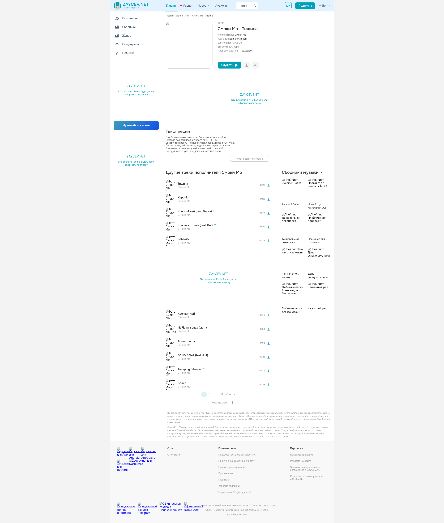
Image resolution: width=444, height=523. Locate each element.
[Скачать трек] (269, 185)
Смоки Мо (240, 34)
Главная (171, 5)
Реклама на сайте (300, 461)
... (216, 394)
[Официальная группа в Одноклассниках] (172, 505)
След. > (230, 394)
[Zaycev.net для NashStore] (140, 465)
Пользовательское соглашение (236, 454)
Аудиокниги (223, 5)
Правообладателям (301, 454)
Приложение (225, 473)
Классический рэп (236, 38)
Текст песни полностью (249, 158)
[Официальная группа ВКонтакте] (127, 505)
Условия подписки (229, 485)
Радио (187, 5)
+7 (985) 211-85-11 (239, 514)
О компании (174, 454)
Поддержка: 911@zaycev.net (234, 492)
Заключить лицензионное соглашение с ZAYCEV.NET (306, 468)
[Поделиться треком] (255, 65)
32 (221, 394)
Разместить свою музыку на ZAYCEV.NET (306, 477)
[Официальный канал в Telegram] (149, 505)
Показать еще (219, 402)
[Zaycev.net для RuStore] (122, 465)
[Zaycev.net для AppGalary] (146, 452)
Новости (203, 5)
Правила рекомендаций (232, 467)
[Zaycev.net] (131, 5)
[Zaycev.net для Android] (134, 452)
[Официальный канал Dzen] (193, 505)
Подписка (224, 479)
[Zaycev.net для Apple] (122, 452)
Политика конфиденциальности (236, 461)
